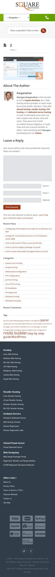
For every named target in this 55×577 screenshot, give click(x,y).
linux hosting (31, 327)
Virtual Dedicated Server (12, 447)
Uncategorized (11, 292)
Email (46, 193)
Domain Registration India (13, 430)
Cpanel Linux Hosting (13, 263)
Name (46, 186)
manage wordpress (20, 330)
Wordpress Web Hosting (12, 371)
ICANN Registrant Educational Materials (18, 465)
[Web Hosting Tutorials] (27, 6)
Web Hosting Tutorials (11, 422)
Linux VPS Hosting (12, 284)
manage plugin (8, 330)
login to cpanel (42, 327)
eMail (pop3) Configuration (16, 271)
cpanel (44, 320)
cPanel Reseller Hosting (12, 400)
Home (12, 50)
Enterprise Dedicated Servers (14, 418)
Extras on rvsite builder (34, 324)
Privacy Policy (9, 486)
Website (46, 200)
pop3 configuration (39, 330)
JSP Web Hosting (10, 367)
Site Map (6, 503)
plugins (30, 330)
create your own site (10, 324)
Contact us (7, 499)
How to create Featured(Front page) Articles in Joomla (26, 251)
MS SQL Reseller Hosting (13, 408)
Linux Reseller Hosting (12, 396)
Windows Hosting (12, 296)
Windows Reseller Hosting (13, 404)
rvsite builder (15, 333)
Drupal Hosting (11, 267)
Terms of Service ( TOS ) (13, 490)
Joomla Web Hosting (11, 375)
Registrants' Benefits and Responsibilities (19, 461)
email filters (22, 324)
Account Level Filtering (11, 321)
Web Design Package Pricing (14, 457)
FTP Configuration (12, 275)
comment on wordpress (31, 321)
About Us (7, 482)
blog (20, 321)
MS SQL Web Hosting (11, 362)
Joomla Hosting (11, 280)
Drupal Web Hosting (11, 379)
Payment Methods (10, 494)
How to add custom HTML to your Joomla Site (23, 243)
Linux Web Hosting (10, 354)
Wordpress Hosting (13, 300)
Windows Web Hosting (12, 358)
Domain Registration (11, 426)
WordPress (18, 337)
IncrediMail (23, 327)
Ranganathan (24, 93)
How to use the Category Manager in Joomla (22, 247)
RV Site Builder (11, 288)
